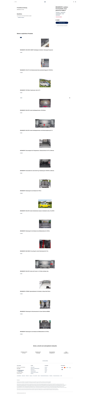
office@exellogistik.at (21, 370)
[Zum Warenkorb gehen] (75, 1)
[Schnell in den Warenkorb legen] (69, 97)
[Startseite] (45, 1)
